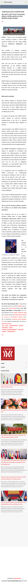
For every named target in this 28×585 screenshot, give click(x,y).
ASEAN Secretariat (13, 325)
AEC (3, 325)
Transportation (11, 331)
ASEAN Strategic (8, 2)
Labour (10, 327)
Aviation (21, 325)
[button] (2, 21)
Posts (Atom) (17, 578)
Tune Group (12, 308)
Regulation (20, 329)
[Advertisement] (14, 531)
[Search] (26, 2)
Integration (5, 327)
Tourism (4, 331)
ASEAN (6, 325)
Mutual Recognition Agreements (9, 329)
